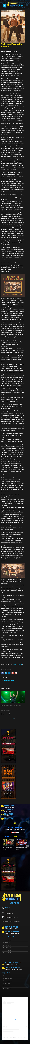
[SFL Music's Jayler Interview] (8, 842)
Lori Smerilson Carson (17, 664)
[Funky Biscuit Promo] (21, 842)
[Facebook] (20, 6)
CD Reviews (7, 983)
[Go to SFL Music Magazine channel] (15, 823)
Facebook (2, 673)
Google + (13, 673)
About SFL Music (8, 940)
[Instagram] (24, 6)
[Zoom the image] (12, 3)
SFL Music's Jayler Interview (8, 847)
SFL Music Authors (8, 981)
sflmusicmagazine (18, 1037)
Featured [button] (15, 836)
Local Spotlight (8, 988)
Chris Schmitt (14, 714)
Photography (7, 942)
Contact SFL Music (8, 952)
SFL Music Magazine (15, 827)
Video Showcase (8, 945)
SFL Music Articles (14, 666)
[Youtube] (22, 6)
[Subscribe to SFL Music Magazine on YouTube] (15, 832)
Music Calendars (8, 950)
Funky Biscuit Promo (21, 847)
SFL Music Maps (8, 947)
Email (16, 673)
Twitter (6, 673)
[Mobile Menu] (4, 5)
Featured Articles (5, 666)
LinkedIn (9, 673)
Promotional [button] (6, 836)
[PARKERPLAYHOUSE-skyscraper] (8, 745)
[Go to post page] (13, 697)
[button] (11, 718)
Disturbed (3, 707)
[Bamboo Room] (8, 781)
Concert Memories (9, 986)
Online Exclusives (8, 978)
